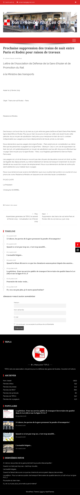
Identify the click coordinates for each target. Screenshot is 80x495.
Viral (41, 492)
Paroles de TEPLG (9, 396)
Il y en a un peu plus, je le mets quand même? (25, 290)
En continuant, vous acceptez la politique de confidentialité (35, 324)
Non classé (14, 205)
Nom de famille (19, 310)
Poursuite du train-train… (17, 282)
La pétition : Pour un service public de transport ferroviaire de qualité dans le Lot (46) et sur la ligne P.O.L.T (45, 412)
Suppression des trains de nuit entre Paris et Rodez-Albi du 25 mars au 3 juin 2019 (58, 216)
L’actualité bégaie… (15, 255)
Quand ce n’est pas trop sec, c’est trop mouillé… (26, 247)
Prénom (16, 302)
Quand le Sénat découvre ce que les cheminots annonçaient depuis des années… (40, 263)
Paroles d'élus (8, 384)
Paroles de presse (9, 387)
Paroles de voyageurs (11, 399)
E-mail (16, 317)
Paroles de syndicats (10, 393)
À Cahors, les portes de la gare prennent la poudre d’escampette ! (34, 239)
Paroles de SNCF (9, 390)
